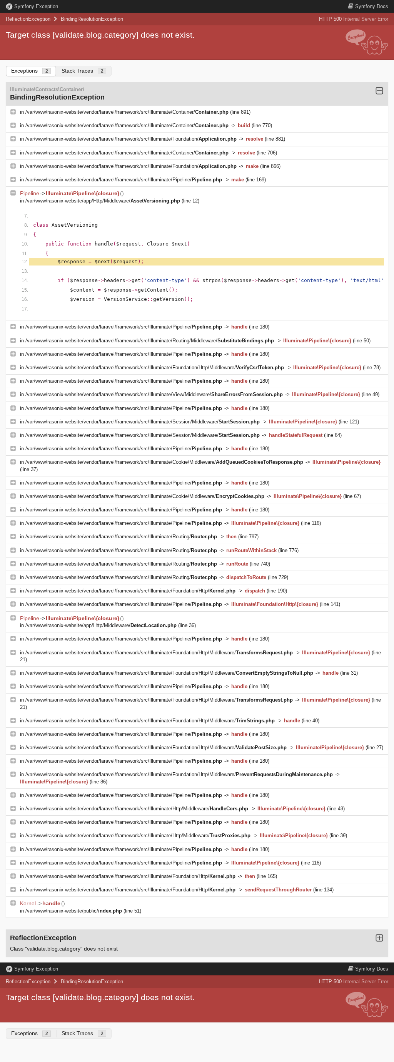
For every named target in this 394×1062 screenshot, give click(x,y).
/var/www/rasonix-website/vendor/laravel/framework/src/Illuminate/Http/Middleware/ (136, 808)
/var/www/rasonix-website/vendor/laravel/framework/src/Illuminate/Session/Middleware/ (142, 422)
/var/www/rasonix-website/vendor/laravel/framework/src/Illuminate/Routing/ (121, 536)
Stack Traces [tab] (83, 71)
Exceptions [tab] (29, 71)
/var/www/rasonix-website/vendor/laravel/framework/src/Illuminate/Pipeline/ (123, 180)
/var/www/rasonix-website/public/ (73, 911)
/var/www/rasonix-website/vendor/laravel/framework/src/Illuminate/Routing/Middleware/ (149, 340)
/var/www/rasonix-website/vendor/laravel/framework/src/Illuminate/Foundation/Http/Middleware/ (154, 367)
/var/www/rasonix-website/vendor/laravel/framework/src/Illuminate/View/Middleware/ (154, 394)
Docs (371, 6)
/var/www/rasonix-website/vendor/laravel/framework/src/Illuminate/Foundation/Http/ (130, 591)
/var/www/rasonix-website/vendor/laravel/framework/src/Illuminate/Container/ (127, 112)
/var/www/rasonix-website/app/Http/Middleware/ (102, 201)
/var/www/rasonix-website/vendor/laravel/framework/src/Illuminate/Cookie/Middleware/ (164, 462)
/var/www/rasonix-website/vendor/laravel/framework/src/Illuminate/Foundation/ (131, 139)
